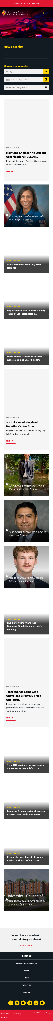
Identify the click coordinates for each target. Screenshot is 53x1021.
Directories (26, 956)
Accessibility (15, 1014)
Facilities (26, 985)
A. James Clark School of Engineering (15, 9)
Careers (26, 970)
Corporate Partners (26, 963)
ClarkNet (26, 992)
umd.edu (4, 1017)
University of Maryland (27, 3)
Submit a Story (26, 945)
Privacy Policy (5, 1014)
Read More (11, 171)
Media (26, 977)
